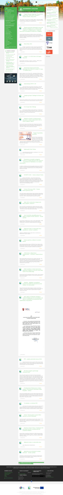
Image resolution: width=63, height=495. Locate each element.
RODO (6, 45)
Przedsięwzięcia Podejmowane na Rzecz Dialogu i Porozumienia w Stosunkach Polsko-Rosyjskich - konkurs (32, 389)
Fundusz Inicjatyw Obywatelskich (8, 33)
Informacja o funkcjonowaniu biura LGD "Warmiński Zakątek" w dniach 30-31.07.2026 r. (52, 16)
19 (43, 462)
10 (31, 462)
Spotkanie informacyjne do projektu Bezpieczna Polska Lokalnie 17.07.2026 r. (52, 22)
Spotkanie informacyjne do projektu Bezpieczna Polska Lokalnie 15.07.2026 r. (52, 25)
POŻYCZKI (6, 28)
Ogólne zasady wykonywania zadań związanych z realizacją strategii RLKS (10, 60)
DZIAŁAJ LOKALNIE (8, 31)
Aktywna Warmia (8, 22)
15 (38, 462)
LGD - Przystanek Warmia (9, 17)
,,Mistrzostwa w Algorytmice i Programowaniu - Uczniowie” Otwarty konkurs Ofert (33, 254)
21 (20, 463)
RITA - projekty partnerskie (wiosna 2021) (33, 359)
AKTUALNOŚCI (8, 9)
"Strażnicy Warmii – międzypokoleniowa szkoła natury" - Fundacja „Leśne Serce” (51, 12)
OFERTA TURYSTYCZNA (8, 36)
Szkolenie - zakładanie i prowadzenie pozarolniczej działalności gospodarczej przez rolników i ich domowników (32, 284)
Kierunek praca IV (8, 34)
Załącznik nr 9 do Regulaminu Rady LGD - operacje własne (10, 69)
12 (34, 462)
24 (24, 463)
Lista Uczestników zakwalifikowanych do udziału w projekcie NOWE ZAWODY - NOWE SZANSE (33, 216)
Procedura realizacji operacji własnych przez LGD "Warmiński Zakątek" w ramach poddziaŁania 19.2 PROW (10, 66)
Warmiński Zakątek (55, 18)
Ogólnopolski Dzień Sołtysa (30, 149)
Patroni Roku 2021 (28, 43)
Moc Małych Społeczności (9, 16)
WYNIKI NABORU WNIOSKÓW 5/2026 (51, 19)
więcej (41, 39)
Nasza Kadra (7, 41)
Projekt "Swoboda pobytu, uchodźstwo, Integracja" (9, 25)
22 (21, 463)
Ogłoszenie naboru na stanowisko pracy (32, 442)
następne (32, 463)
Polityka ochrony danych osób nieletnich (10, 47)
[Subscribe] (43, 476)
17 (40, 462)
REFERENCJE (7, 44)
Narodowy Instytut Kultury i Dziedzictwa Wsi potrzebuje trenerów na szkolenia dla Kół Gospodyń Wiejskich (33, 429)
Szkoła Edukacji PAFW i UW (30, 83)
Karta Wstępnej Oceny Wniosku (10, 54)
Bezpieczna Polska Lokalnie (54, 24)
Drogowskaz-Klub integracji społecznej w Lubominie (10, 20)
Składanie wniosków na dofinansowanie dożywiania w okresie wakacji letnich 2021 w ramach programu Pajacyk (32, 120)
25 (25, 463)
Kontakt (5, 475)
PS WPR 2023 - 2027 (8, 12)
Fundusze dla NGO (6, 474)
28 (29, 463)
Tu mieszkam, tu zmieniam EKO (31, 403)
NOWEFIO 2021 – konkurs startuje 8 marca (33, 174)
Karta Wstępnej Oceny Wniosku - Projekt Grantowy (10, 56)
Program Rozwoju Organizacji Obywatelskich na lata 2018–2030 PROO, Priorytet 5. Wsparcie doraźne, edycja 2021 (33, 15)
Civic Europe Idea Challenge (30, 106)
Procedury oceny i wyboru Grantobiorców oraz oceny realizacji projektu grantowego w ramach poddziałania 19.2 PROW (10, 63)
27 (28, 463)
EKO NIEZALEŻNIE (8, 27)
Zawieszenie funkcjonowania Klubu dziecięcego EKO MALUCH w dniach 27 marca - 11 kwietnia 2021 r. (33, 69)
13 (35, 462)
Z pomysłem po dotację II (7, 473)
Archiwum (5, 476)
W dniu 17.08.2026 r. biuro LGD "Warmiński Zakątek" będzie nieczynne (52, 9)
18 (42, 462)
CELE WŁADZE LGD (8, 37)
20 (19, 463)
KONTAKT (6, 40)
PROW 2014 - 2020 (8, 13)
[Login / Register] (45, 2)
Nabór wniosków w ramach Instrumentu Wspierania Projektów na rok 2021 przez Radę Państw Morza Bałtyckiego (33, 270)
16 (39, 462)
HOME (7, 8)
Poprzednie (20, 462)
